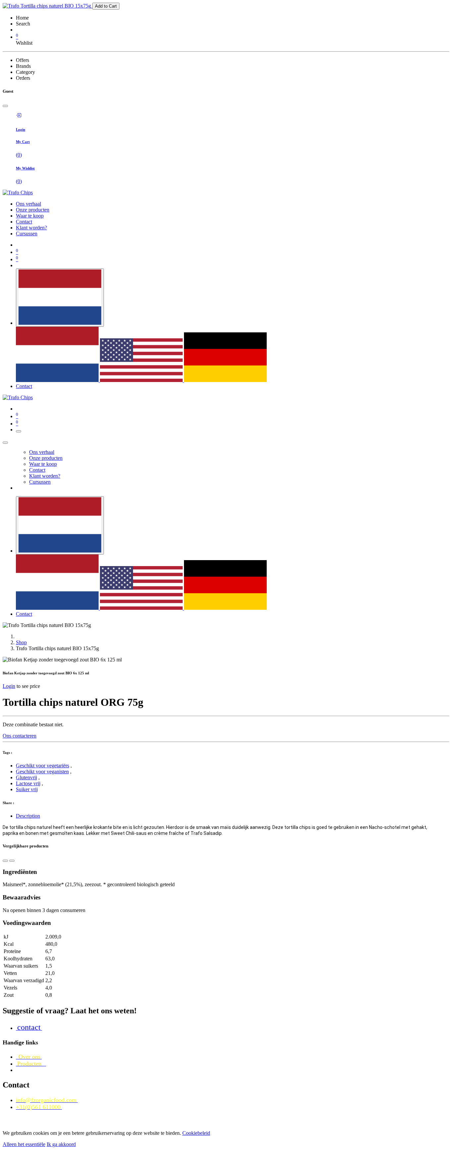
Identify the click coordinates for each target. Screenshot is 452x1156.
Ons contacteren (19, 736)
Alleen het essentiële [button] (24, 1144)
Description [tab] (28, 816)
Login (9, 686)
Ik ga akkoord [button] (61, 1144)
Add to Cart (106, 6)
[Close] (5, 106)
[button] (5, 861)
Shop (21, 642)
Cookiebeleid (196, 1133)
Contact (24, 386)
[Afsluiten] (5, 443)
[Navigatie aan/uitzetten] (18, 431)
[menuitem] (28, 204)
